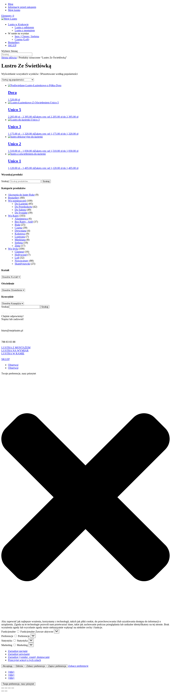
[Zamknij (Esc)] (12, 688)
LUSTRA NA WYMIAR (15, 350)
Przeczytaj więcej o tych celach (24, 660)
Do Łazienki (21, 203)
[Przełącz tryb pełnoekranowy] (6, 688)
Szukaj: (5, 181)
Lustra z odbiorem (24, 27)
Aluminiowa (21, 218)
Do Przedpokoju (23, 206)
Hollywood (21, 254)
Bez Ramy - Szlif (24, 221)
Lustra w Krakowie (18, 24)
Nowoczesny (22, 260)
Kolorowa (20, 233)
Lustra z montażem (25, 30)
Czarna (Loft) (22, 39)
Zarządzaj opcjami (17, 651)
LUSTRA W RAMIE (12, 353)
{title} (11, 672)
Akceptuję (7, 666)
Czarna (18, 227)
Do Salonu (20, 209)
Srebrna (19, 242)
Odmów (19, 666)
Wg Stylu (13, 248)
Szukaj (46, 181)
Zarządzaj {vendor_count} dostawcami (28, 657)
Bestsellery (14, 42)
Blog (10, 4)
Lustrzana (20, 236)
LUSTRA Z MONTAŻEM (15, 347)
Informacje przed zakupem (22, 7)
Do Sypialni (21, 212)
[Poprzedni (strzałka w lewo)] (2, 691)
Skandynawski (22, 263)
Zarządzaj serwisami (19, 654)
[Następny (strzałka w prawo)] (6, 691)
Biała (17, 224)
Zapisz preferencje (57, 666)
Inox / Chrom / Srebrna (27, 36)
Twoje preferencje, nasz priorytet (18, 684)
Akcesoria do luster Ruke (21, 194)
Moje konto (14, 10)
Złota (17, 245)
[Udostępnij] (9, 688)
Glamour (19, 251)
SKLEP (12, 45)
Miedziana (20, 239)
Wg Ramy (13, 215)
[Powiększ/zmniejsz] (2, 688)
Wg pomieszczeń (17, 200)
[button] (85, 497)
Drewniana (20, 230)
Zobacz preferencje (35, 666)
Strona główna (9, 57)
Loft (17, 257)
